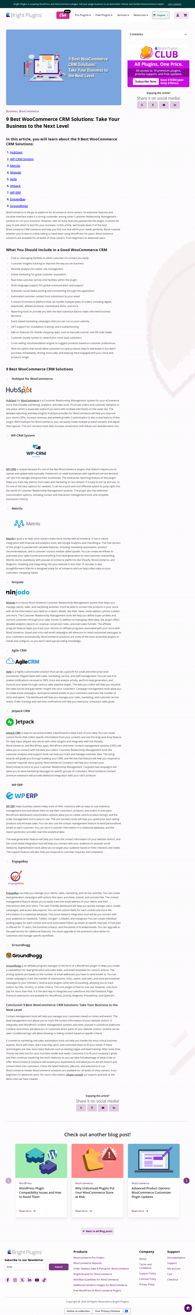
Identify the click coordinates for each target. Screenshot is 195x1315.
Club (64, 15)
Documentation (176, 1257)
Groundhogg (19, 206)
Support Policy (147, 1273)
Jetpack (15, 186)
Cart (169, 1274)
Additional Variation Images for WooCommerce (100, 1285)
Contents (136, 34)
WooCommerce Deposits (87, 1263)
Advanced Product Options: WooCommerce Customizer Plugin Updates (151, 1192)
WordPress (25, 1183)
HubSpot (16, 152)
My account (173, 1268)
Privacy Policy (146, 1284)
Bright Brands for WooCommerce (92, 1274)
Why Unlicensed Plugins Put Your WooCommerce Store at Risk (95, 1192)
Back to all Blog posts (99, 1231)
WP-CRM (11, 469)
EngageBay (17, 199)
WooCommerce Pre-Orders (88, 1257)
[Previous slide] (8, 1181)
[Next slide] (186, 1181)
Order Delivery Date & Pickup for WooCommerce (101, 1268)
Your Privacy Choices (107, 1311)
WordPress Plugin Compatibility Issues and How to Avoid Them (40, 1192)
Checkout (172, 1279)
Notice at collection (78, 1311)
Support (172, 1263)
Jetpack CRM (13, 733)
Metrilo (15, 166)
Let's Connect (174, 4)
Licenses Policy (147, 1279)
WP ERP (15, 192)
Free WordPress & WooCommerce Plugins (97, 1290)
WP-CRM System (22, 159)
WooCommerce (30, 400)
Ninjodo (15, 172)
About (142, 1259)
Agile (13, 179)
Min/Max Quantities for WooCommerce (95, 1279)
